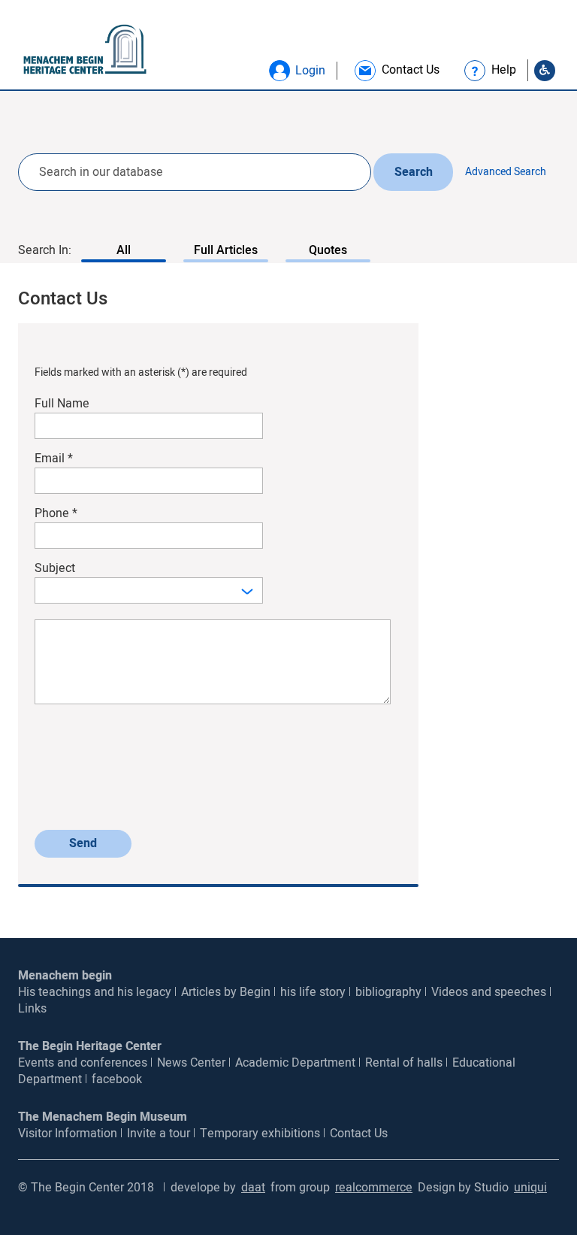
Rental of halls (404, 1063)
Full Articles (226, 250)
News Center (191, 1063)
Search (413, 172)
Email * (54, 459)
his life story (313, 992)
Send (83, 843)
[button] (279, 70)
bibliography (388, 992)
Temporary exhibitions (260, 1134)
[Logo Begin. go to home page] (79, 50)
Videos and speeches (488, 992)
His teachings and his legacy (94, 992)
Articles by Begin (225, 992)
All (123, 250)
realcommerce (373, 1188)
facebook (117, 1079)
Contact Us (359, 1134)
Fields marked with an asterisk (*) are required (141, 372)
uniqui (530, 1188)
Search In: (44, 250)
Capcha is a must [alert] (75, 813)
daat (253, 1188)
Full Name (62, 404)
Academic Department (295, 1063)
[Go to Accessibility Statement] (544, 70)
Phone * (56, 513)
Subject (55, 568)
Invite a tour (158, 1134)
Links (32, 1009)
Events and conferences (82, 1063)
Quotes (328, 250)
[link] (396, 70)
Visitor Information (67, 1134)
